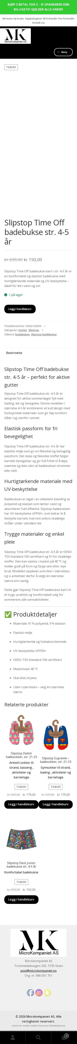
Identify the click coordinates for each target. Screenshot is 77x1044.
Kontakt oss (38, 22)
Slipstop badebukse (44, 334)
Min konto (7, 18)
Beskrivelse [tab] (14, 353)
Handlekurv (59, 1034)
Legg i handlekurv (19, 309)
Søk (38, 1037)
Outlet (22, 330)
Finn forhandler (66, 18)
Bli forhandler (50, 18)
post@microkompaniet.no (38, 971)
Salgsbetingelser (33, 18)
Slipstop (33, 330)
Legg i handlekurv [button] (21, 804)
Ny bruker (19, 18)
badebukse (22, 334)
